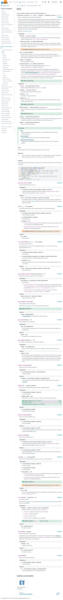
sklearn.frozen (5, 84)
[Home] (17, 5)
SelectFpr (4, 57)
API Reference (23, 5)
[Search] (42, 2)
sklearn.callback (5, 16)
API (20, 2)
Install (10, 2)
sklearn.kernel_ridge (6, 98)
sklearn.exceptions (5, 39)
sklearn (3, 11)
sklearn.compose (5, 20)
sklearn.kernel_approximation (7, 95)
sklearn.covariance (5, 22)
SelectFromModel (6, 59)
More (36, 2)
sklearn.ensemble (5, 37)
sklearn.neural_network (6, 117)
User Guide (15, 2)
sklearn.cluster (5, 18)
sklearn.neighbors (5, 115)
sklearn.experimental (6, 41)
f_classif (4, 75)
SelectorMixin (5, 67)
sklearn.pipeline (5, 119)
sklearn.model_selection (7, 107)
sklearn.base (4, 13)
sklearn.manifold (5, 101)
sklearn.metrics (5, 103)
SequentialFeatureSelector (8, 69)
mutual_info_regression (7, 81)
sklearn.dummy (5, 35)
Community (29, 2)
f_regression (5, 77)
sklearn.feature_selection (7, 47)
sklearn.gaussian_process (7, 86)
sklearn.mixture (5, 105)
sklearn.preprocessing (6, 121)
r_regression (5, 83)
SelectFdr (4, 55)
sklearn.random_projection (7, 124)
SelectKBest (5, 63)
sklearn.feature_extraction (7, 44)
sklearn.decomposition (6, 30)
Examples (24, 2)
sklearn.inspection (5, 90)
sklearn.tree (4, 130)
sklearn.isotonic (5, 92)
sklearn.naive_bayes (6, 113)
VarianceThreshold (6, 71)
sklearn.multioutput (6, 111)
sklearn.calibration (5, 15)
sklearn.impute (5, 88)
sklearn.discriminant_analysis (7, 32)
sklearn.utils (4, 132)
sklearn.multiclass (5, 109)
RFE (3, 51)
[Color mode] (45, 2)
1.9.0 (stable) (54, 2)
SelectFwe (5, 61)
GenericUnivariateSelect (8, 50)
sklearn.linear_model (6, 100)
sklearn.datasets (5, 28)
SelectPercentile (6, 65)
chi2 (3, 73)
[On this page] (60, 2)
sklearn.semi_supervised (7, 126)
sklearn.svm (4, 128)
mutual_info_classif (7, 79)
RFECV (4, 53)
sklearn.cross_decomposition (7, 25)
